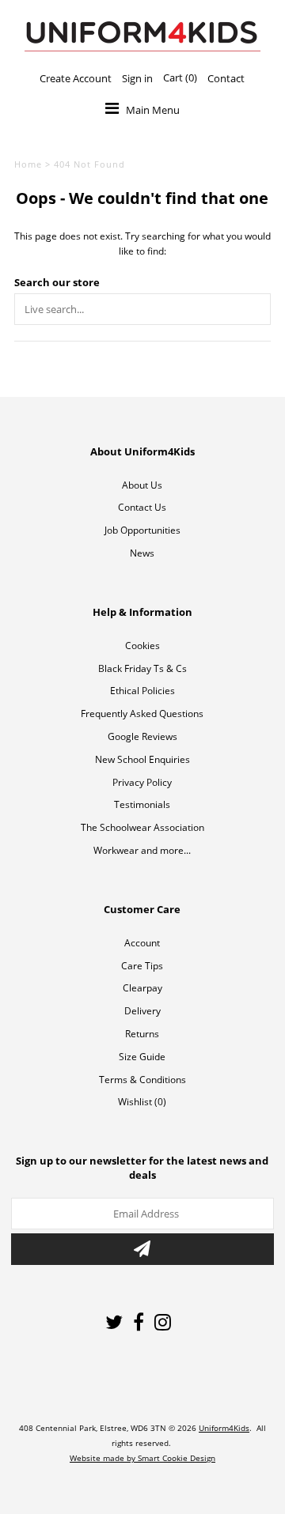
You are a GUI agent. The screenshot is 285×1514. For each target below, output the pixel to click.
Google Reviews (142, 736)
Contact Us (142, 507)
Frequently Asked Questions (142, 713)
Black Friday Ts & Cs (142, 668)
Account (142, 943)
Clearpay (142, 988)
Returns (142, 1033)
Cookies (142, 645)
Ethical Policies (142, 690)
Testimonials (142, 804)
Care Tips (142, 965)
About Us (142, 485)
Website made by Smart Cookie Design (142, 1457)
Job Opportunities (142, 530)
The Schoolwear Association (142, 827)
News (142, 553)
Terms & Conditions (142, 1079)
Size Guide (142, 1056)
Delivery (142, 1011)
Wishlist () (142, 1101)
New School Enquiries (142, 759)
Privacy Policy (142, 782)
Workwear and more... (142, 850)
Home (28, 164)
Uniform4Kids (224, 1427)
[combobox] (142, 309)
